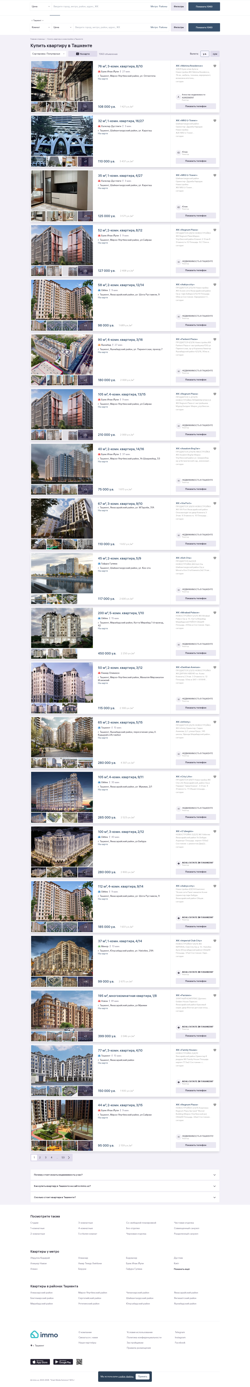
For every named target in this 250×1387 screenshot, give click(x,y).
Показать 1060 (204, 27)
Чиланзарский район (137, 1292)
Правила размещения (139, 1347)
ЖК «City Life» (184, 776)
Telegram (180, 1332)
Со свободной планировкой (141, 1222)
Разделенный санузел (186, 1233)
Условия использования (139, 1332)
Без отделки (133, 1228)
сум (215, 53)
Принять (142, 1376)
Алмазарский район (41, 1292)
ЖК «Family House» (186, 1049)
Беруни (82, 1269)
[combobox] (112, 27)
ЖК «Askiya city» (185, 284)
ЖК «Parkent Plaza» (187, 339)
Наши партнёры (87, 1342)
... (57, 1157)
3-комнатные (85, 1222)
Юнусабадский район (138, 1303)
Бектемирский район (42, 1298)
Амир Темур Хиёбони (90, 1263)
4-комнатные (85, 1228)
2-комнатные (37, 1233)
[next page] (69, 1157)
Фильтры (179, 27)
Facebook (180, 1342)
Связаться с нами (88, 1337)
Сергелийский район (89, 1298)
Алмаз (33, 1269)
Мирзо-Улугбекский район (92, 1292)
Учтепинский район (88, 1303)
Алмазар (83, 1258)
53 (63, 1157)
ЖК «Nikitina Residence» (189, 65)
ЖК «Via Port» (184, 503)
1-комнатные (37, 1228)
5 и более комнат (87, 1233)
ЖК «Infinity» (183, 721)
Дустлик (178, 1258)
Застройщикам (135, 1342)
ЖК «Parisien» (184, 995)
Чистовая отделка (184, 1222)
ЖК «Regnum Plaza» (187, 229)
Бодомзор (131, 1258)
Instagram (180, 1337)
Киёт (176, 1263)
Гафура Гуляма (134, 1269)
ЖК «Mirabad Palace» (188, 612)
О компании (85, 1332)
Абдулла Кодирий (40, 1258)
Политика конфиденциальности (144, 1337)
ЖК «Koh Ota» (184, 557)
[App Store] (40, 1362)
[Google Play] (63, 1362)
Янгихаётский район (185, 1298)
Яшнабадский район (185, 1303)
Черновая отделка (136, 1233)
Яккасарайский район (186, 1292)
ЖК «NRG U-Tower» (186, 120)
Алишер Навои (38, 1263)
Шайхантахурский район (139, 1298)
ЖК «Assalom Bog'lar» (188, 448)
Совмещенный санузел (186, 1228)
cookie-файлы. (126, 1376)
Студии (34, 1222)
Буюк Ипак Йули (135, 1263)
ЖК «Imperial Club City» (189, 940)
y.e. (205, 53)
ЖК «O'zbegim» (184, 831)
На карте (85, 53)
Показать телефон (195, 106)
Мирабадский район (41, 1303)
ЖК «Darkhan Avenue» (188, 667)
